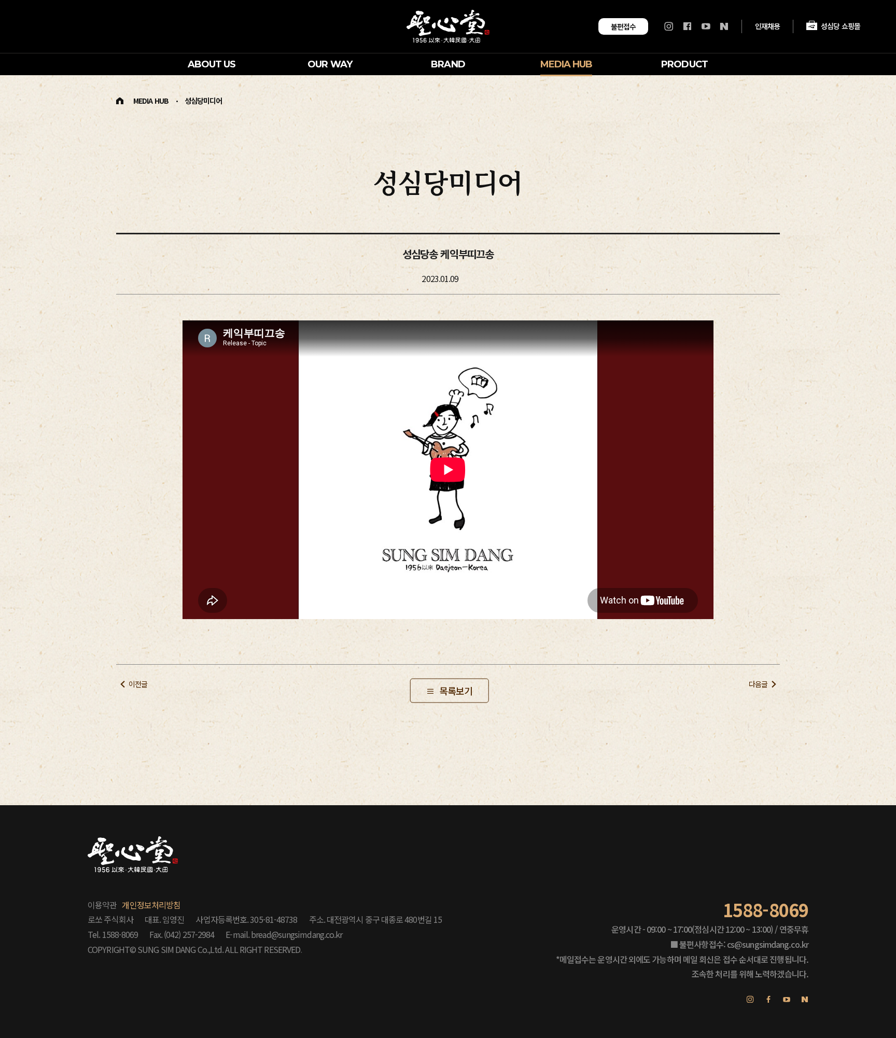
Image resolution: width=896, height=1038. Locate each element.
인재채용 (767, 26)
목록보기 (455, 690)
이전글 (138, 684)
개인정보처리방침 (151, 905)
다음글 (758, 684)
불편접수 (623, 26)
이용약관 (102, 905)
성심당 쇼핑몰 (840, 26)
